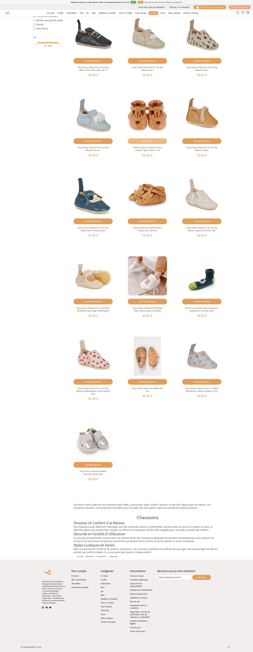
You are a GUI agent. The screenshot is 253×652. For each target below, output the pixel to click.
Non (140, 2)
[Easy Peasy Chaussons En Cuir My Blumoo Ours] (147, 35)
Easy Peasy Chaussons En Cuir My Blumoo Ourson (93, 148)
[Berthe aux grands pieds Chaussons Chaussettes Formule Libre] (201, 275)
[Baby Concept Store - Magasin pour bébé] (7, 13)
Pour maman (106, 606)
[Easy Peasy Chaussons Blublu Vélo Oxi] (147, 356)
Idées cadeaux (107, 618)
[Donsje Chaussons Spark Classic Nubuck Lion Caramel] (147, 195)
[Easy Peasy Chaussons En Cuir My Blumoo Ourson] (93, 115)
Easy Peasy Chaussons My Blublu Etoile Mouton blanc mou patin (147, 309)
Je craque (147, 141)
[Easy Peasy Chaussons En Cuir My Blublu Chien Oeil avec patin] (93, 195)
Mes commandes (78, 579)
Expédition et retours (139, 597)
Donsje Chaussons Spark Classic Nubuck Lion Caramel (147, 229)
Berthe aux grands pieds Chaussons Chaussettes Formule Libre (201, 309)
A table (104, 579)
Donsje (39, 24)
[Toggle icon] (238, 13)
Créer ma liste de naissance (212, 7)
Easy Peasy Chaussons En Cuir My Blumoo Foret (201, 68)
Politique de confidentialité (141, 590)
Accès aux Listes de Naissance (151, 7)
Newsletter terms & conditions (138, 606)
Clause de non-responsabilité (136, 584)
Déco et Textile (107, 602)
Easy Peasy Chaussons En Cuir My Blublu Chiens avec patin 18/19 (93, 68)
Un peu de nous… (137, 576)
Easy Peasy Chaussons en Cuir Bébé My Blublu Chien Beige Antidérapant (93, 309)
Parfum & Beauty (108, 622)
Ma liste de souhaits (80, 587)
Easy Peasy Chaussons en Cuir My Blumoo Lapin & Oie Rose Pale (201, 229)
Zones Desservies (137, 631)
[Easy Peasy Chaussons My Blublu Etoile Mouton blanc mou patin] (147, 275)
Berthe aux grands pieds (49, 20)
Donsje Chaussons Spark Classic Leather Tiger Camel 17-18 (147, 148)
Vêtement (105, 610)
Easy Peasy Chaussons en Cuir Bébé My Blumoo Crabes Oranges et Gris (201, 389)
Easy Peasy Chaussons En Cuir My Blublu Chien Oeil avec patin (93, 229)
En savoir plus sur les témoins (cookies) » (164, 2)
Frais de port (135, 627)
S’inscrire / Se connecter (179, 7)
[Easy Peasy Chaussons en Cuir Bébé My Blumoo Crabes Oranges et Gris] (201, 356)
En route (104, 576)
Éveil (102, 587)
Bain (102, 595)
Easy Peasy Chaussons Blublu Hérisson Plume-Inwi (93, 472)
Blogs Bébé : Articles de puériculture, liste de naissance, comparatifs (140, 614)
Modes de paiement (138, 594)
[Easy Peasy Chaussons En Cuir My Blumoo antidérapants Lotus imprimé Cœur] (93, 356)
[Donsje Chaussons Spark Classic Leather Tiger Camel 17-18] (147, 115)
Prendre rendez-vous (240, 7)
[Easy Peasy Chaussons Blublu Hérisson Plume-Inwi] (93, 439)
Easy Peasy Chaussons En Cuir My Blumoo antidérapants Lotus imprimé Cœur (93, 391)
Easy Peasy (42, 28)
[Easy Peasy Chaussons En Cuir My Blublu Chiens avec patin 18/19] (93, 35)
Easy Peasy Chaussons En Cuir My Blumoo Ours (147, 68)
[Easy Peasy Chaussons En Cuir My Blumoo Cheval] (201, 115)
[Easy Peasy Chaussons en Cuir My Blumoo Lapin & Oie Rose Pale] (201, 195)
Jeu (102, 591)
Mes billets (76, 583)
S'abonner (201, 577)
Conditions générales (139, 579)
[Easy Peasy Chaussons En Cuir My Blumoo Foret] (201, 35)
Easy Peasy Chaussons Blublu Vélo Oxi (147, 389)
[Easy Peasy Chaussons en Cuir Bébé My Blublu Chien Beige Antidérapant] (93, 275)
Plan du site (135, 601)
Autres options (93, 60)
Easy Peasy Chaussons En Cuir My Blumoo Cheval (201, 148)
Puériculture (106, 583)
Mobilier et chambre (109, 599)
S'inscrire (75, 576)
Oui (133, 2)
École (103, 614)
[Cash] (228, 647)
